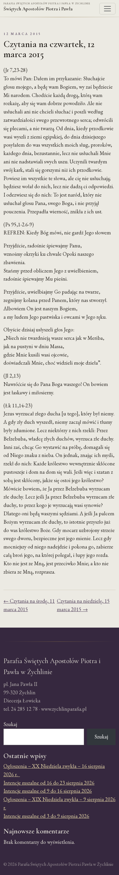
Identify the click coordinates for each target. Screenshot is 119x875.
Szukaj (10, 724)
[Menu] (107, 8)
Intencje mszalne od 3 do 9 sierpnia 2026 (46, 816)
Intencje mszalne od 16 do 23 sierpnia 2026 (48, 782)
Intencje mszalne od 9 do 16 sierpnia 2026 (47, 791)
